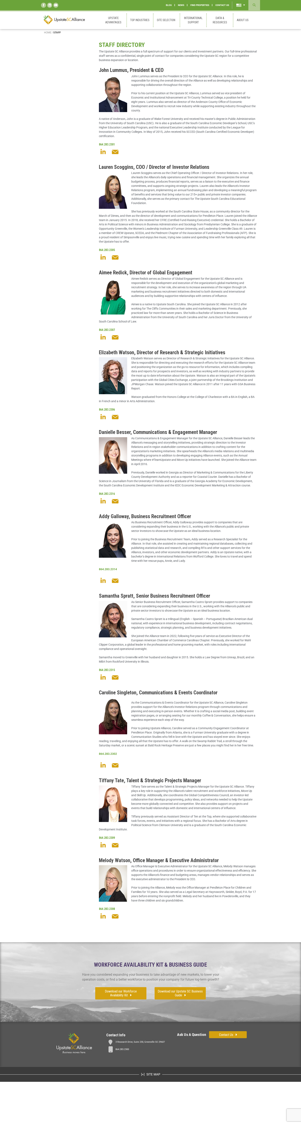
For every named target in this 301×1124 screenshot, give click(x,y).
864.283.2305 (107, 250)
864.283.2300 (122, 1049)
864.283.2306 (107, 409)
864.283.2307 (107, 330)
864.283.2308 (107, 909)
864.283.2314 (108, 569)
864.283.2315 (107, 670)
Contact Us (226, 1035)
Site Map (153, 1074)
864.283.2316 (107, 493)
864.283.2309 (107, 837)
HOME (47, 32)
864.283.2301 (107, 144)
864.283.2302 (108, 753)
